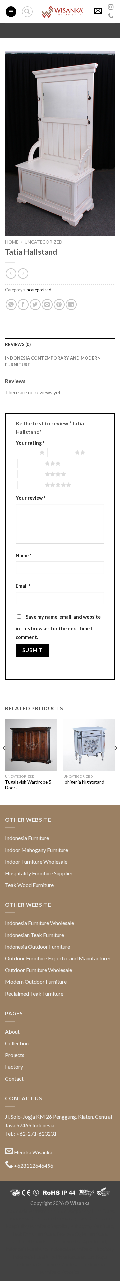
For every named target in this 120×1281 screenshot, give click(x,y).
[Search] (27, 11)
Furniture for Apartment (80, 1241)
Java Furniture (95, 1218)
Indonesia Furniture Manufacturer (48, 1257)
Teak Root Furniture (33, 1234)
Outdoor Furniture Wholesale (38, 970)
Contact (14, 1078)
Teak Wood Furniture (29, 885)
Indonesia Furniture (27, 838)
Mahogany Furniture (91, 1226)
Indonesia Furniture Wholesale (39, 923)
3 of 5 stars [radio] (31, 463)
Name (23, 555)
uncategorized (43, 242)
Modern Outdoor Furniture (36, 981)
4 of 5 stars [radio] (31, 474)
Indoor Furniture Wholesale (36, 861)
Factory (14, 1066)
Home (11, 242)
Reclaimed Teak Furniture (34, 993)
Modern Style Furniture (82, 1234)
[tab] (60, 344)
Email (23, 586)
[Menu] (11, 11)
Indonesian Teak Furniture (34, 935)
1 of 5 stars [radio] (25, 452)
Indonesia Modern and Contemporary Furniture (59, 1211)
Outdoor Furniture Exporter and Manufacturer (58, 958)
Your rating (30, 443)
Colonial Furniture (32, 1241)
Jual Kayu (97, 1257)
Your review (30, 498)
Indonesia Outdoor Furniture (37, 946)
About (12, 1031)
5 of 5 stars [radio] (31, 484)
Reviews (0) (18, 344)
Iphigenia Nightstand (83, 782)
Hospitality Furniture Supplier (39, 873)
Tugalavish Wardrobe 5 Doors (28, 785)
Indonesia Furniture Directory (42, 1218)
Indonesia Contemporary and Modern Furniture (53, 361)
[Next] (115, 761)
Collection (17, 1043)
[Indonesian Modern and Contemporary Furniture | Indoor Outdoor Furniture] (62, 11)
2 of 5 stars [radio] (61, 452)
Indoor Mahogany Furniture (36, 850)
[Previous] (4, 761)
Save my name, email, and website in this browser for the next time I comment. (58, 627)
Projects (14, 1055)
